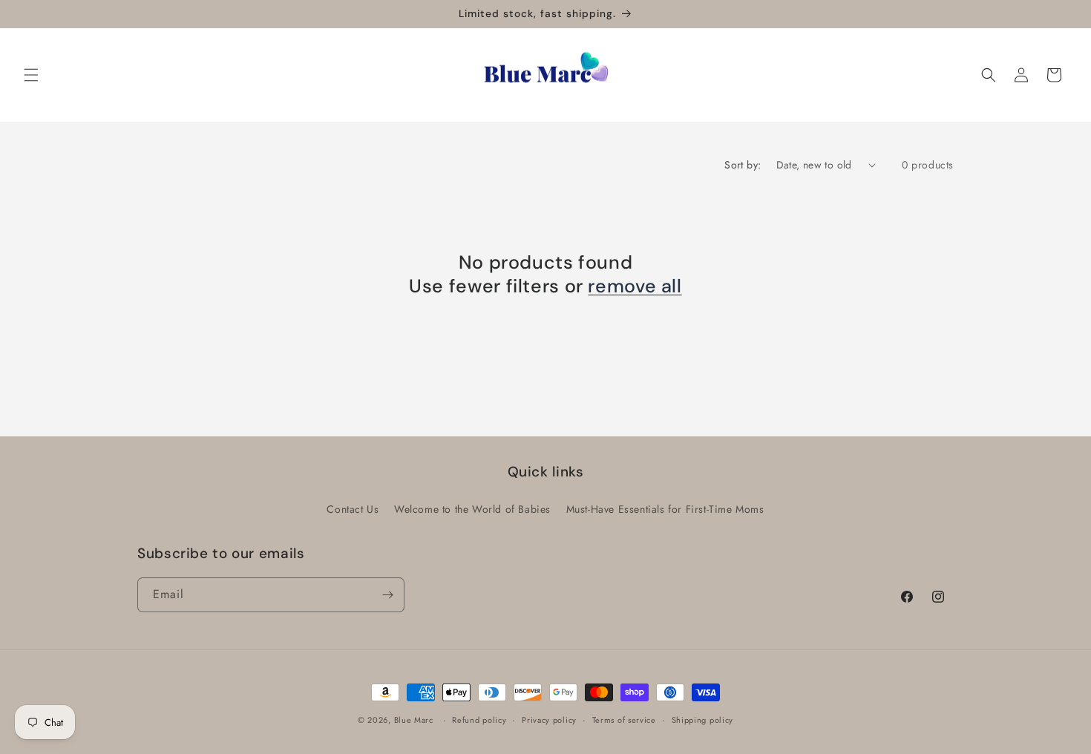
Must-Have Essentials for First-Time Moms (665, 509)
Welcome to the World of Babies (472, 509)
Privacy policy (549, 720)
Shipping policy (703, 720)
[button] (31, 75)
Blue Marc (413, 720)
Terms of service (624, 720)
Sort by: (742, 164)
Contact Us (353, 509)
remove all (634, 286)
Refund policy (479, 720)
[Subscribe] (387, 594)
